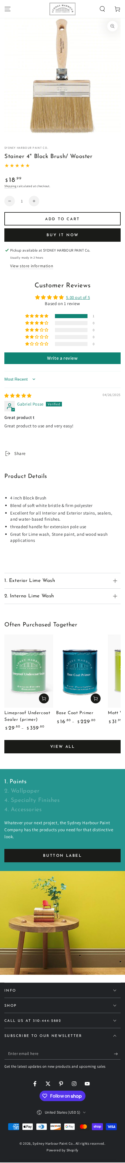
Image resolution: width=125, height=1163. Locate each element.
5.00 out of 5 (78, 297)
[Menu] (7, 9)
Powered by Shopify (62, 1150)
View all (62, 747)
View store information (31, 265)
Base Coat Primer (75, 713)
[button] (102, 9)
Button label (62, 856)
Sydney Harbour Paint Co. (26, 148)
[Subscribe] (117, 1053)
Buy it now (63, 235)
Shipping (10, 186)
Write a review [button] (62, 358)
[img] (18, 395)
